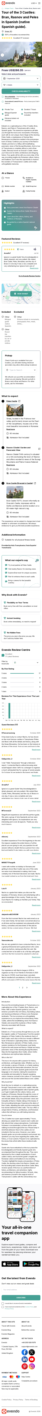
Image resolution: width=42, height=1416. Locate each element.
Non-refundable (10, 96)
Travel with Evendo (8, 1326)
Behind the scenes (28, 1330)
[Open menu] (39, 3)
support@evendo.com (29, 1346)
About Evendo (27, 1326)
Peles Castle (11, 401)
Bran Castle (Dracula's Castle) (19, 483)
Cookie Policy (29, 1307)
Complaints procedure (29, 1381)
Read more (34, 268)
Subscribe (21, 1298)
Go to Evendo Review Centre (29, 276)
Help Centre (26, 1377)
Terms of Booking (31, 1400)
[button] (2, 55)
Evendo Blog (6, 1330)
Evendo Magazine (8, 1334)
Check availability (21, 91)
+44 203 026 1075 (29, 1342)
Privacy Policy (9, 1309)
